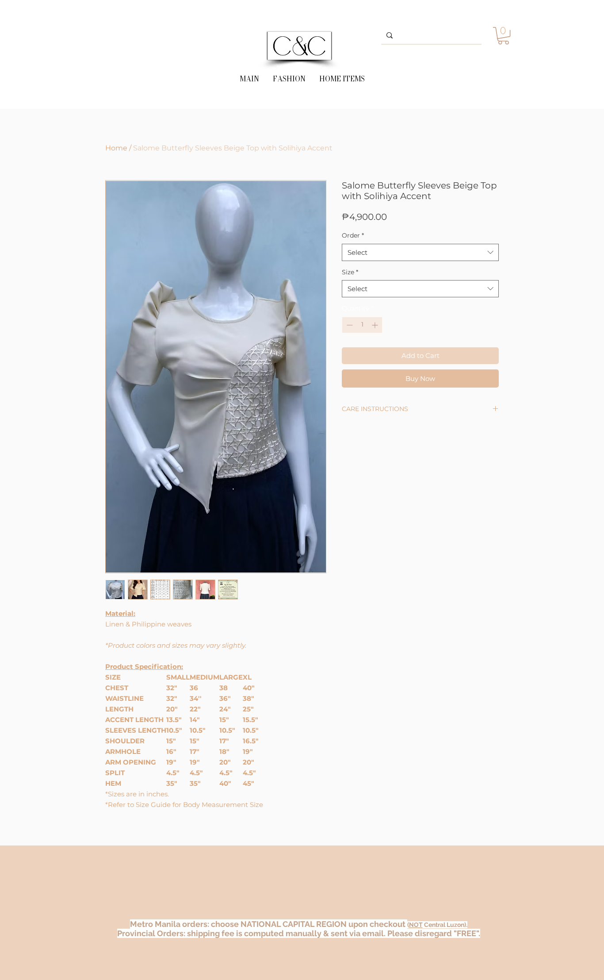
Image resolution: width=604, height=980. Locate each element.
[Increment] (375, 325)
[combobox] (420, 252)
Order (353, 235)
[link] (503, 35)
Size (350, 272)
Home (116, 148)
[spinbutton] (362, 325)
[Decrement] (348, 325)
